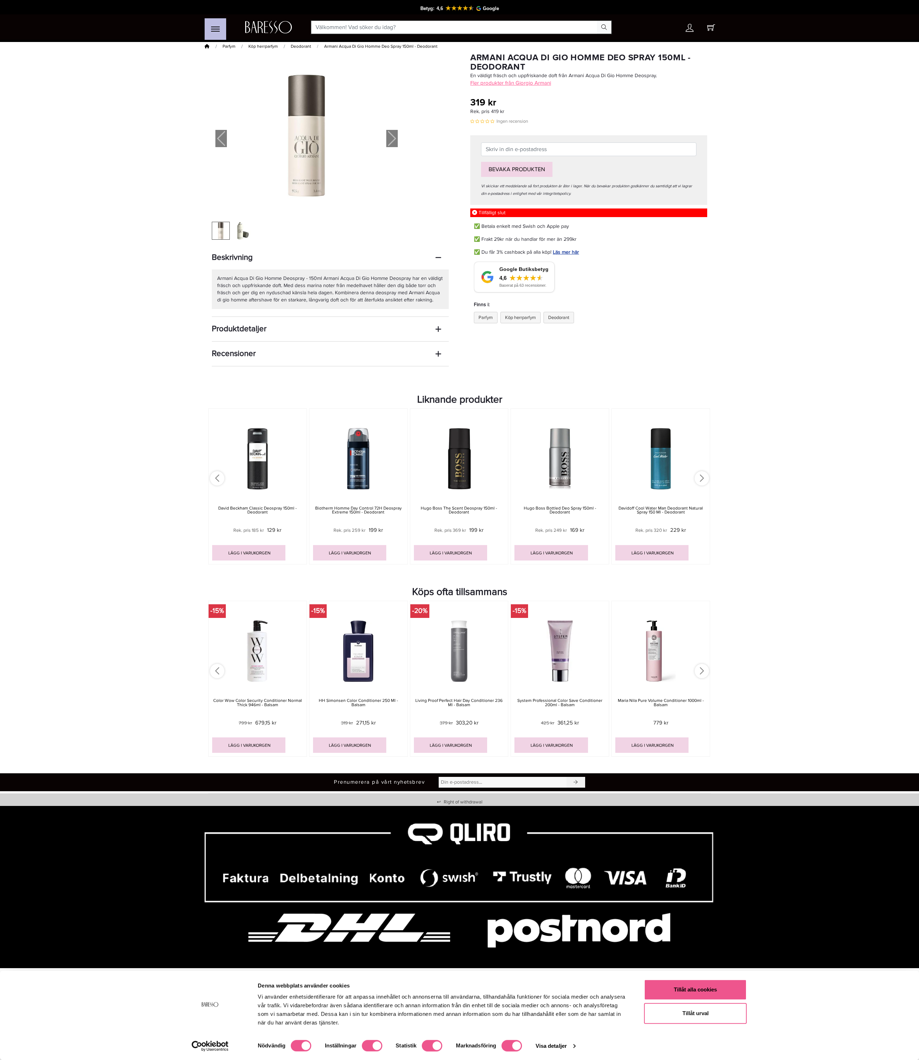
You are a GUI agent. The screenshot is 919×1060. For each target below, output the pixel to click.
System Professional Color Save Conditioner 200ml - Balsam (559, 702)
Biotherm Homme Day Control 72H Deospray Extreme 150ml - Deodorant (358, 510)
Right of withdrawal (459, 802)
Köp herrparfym (263, 46)
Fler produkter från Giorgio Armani (510, 83)
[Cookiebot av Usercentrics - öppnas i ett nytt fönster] (210, 1046)
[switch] (372, 1045)
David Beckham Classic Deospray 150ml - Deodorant (257, 510)
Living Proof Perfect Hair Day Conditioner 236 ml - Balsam (459, 702)
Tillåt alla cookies (695, 989)
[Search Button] (604, 27)
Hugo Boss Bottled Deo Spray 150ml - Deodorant (560, 510)
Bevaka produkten (517, 169)
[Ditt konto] (690, 30)
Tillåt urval (695, 1013)
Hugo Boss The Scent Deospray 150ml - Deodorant (459, 510)
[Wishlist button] (669, 27)
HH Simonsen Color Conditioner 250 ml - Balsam (358, 702)
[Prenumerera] (575, 782)
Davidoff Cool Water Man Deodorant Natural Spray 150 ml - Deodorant (661, 510)
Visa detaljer (551, 1046)
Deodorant (301, 46)
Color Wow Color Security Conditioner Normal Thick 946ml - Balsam (257, 702)
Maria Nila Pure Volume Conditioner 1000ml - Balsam (661, 702)
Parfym (229, 46)
